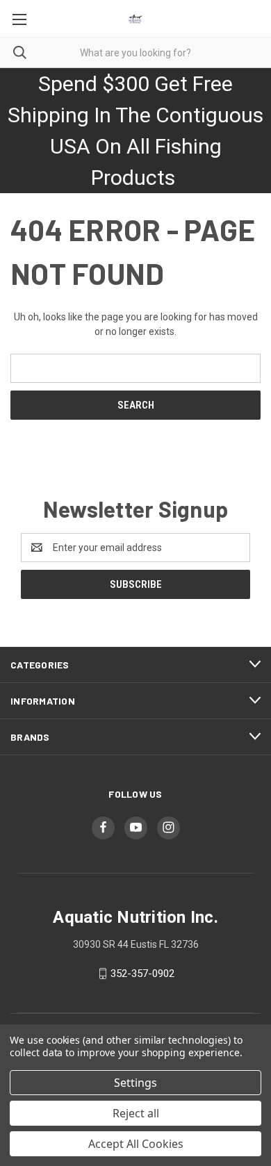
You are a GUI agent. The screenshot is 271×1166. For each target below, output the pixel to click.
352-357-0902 (142, 973)
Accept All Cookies (135, 1143)
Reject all (136, 1113)
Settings (135, 1082)
